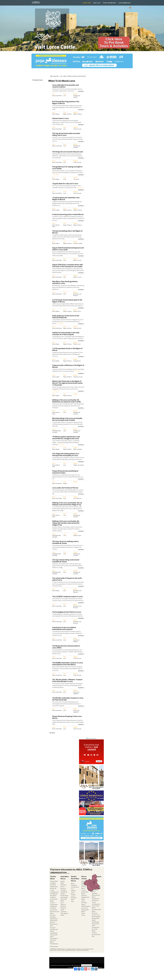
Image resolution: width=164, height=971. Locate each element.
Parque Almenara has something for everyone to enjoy (65, 472)
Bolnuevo (63, 888)
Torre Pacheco (54, 944)
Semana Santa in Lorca (60, 118)
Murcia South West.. (57, 95)
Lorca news (76, 179)
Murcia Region (55, 114)
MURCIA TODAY (87, 3)
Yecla (72, 901)
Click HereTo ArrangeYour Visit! (119, 42)
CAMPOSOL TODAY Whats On (58, 949)
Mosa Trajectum (85, 906)
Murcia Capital (55, 210)
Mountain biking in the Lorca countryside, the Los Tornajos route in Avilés (67, 419)
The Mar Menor (53, 878)
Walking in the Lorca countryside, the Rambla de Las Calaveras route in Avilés (66, 401)
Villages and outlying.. (78, 465)
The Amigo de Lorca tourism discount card (67, 152)
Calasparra (74, 885)
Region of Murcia (67, 114)
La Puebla (52, 897)
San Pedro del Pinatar (54, 930)
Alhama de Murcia (63, 885)
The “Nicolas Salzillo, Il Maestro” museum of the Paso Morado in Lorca (67, 681)
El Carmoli (53, 885)
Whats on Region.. (78, 449)
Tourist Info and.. (77, 129)
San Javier (53, 927)
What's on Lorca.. (77, 260)
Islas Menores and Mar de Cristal (54, 888)
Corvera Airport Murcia (87, 949)
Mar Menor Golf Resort (54, 912)
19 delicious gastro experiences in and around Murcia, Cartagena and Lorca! (66, 438)
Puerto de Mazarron (63, 907)
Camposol (63, 890)
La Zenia (94, 932)
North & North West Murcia (75, 879)
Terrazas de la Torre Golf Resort (54, 940)
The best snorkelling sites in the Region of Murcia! (67, 232)
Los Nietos (53, 908)
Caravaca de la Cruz (75, 888)
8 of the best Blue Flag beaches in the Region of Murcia (65, 103)
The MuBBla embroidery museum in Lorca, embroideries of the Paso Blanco (67, 664)
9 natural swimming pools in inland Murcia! (68, 214)
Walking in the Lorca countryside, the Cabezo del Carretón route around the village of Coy (65, 523)
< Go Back (52, 732)
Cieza (72, 892)
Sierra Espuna (64, 913)
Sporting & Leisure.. (78, 376)
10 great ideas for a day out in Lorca (65, 184)
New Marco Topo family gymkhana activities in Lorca (64, 283)
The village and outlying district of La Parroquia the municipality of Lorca (65, 455)
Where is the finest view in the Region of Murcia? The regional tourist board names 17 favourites (67, 383)
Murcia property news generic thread (71, 950)
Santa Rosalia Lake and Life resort (53, 934)
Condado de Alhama (64, 893)
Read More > (81, 91)
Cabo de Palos (54, 881)
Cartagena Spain (71, 949)
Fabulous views (77, 535)
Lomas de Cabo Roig (96, 935)
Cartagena (53, 883)
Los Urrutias (53, 910)
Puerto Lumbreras (63, 910)
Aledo (62, 883)
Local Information (124, 3)
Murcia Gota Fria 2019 (55, 950)
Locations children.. (78, 243)
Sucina (83, 915)
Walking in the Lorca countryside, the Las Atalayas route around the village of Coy (67, 504)
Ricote (83, 913)
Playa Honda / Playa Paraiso (54, 919)
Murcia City (84, 908)
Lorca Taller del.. (77, 498)
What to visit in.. (77, 311)
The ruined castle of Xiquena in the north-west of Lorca (67, 579)
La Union (52, 902)
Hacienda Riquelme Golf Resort (85, 897)
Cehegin (73, 890)
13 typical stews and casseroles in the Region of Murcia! (65, 199)
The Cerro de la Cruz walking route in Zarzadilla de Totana (65, 542)
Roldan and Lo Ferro (54, 925)
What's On (96, 3)
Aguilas (65, 483)
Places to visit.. (77, 344)
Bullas (72, 883)
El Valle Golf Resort (84, 893)
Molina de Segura (84, 903)
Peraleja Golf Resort (85, 910)
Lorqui (83, 901)
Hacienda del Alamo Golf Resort (64, 899)
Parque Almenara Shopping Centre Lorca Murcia (67, 717)
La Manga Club (54, 892)
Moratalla (73, 898)
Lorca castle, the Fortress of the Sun (65, 488)
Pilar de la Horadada (53, 916)
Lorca (64, 95)
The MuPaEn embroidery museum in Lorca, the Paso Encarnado (68, 699)
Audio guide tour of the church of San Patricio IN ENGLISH (65, 317)
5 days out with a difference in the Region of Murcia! (68, 366)
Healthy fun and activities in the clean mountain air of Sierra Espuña (65, 334)
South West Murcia (65, 878)
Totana (62, 915)
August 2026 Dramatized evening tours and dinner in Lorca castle (68, 249)
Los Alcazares (54, 904)
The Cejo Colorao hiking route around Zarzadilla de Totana (65, 561)
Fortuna (73, 894)
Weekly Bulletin (84, 950)
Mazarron (63, 904)
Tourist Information (109, 3)
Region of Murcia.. (77, 114)
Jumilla (73, 896)
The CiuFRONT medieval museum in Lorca (67, 597)
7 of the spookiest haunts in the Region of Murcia (67, 349)
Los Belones (53, 906)
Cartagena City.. (77, 361)
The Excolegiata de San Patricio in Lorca (66, 612)
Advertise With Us (98, 967)
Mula (72, 899)
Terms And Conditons (73, 967)
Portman (52, 922)
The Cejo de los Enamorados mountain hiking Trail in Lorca (66, 134)
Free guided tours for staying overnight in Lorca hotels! (67, 168)
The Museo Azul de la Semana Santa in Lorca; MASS (66, 647)
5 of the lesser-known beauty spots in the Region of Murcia (67, 301)
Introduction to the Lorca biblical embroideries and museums (64, 629)
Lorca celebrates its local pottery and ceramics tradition (65, 86)
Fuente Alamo (64, 895)
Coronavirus (78, 949)
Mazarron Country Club (95, 914)
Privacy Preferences (86, 965)
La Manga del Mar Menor (53, 894)
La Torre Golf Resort (53, 900)
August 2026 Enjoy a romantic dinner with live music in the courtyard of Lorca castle (67, 266)
